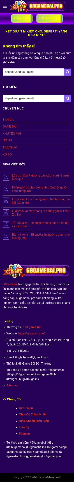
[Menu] (5, 6)
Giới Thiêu (26, 408)
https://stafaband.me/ (31, 333)
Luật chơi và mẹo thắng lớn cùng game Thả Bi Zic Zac (41, 212)
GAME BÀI (10, 126)
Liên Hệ (24, 427)
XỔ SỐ (7, 154)
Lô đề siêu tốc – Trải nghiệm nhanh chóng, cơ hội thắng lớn (41, 201)
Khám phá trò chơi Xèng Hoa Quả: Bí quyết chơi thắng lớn (39, 189)
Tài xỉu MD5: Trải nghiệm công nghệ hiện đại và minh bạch (40, 224)
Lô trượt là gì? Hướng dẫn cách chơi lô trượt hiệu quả (40, 177)
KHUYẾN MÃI (12, 133)
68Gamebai (10, 284)
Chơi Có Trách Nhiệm (33, 414)
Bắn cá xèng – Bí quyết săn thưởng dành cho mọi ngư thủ (41, 236)
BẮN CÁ (8, 119)
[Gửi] (67, 72)
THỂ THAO (10, 147)
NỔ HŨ (7, 140)
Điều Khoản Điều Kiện (34, 420)
